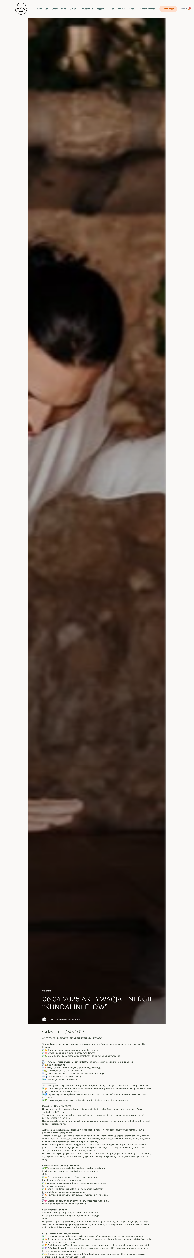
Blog (112, 9)
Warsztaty (47, 991)
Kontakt (121, 9)
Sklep (131, 9)
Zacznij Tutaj (42, 9)
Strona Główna (59, 9)
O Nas (73, 9)
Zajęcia (100, 9)
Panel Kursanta (147, 9)
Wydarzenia (87, 9)
